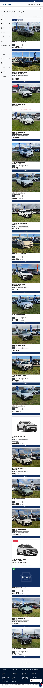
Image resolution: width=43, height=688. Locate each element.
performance (4, 680)
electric (3, 678)
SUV (3, 674)
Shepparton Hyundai (34, 4)
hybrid (3, 673)
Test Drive (14, 681)
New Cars (14, 672)
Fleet (13, 678)
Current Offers (15, 676)
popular (3, 676)
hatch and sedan (5, 672)
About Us (34, 673)
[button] (40, 8)
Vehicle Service (25, 672)
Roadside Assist (25, 677)
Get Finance (26, 49)
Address (31, 1)
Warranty (24, 676)
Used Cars (14, 674)
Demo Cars (14, 673)
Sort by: (31, 16)
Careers (34, 674)
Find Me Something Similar (26, 109)
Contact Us (34, 676)
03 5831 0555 (38, 1)
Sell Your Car (14, 680)
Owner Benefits (25, 678)
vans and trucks (5, 677)
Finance (13, 677)
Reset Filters (14, 20)
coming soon (5, 681)
